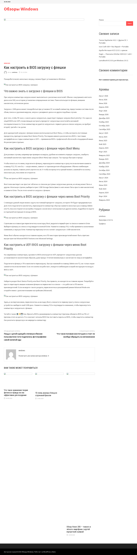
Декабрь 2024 (104, 163)
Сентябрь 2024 (104, 174)
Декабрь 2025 (104, 118)
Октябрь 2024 (104, 170)
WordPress (47, 552)
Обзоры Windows (21, 9)
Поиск (101, 20)
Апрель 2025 (103, 148)
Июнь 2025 (103, 140)
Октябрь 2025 (104, 125)
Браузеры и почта (106, 220)
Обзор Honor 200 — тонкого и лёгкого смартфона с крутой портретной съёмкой (79, 529)
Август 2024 (103, 178)
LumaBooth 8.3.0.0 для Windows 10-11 (113, 60)
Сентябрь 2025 (104, 129)
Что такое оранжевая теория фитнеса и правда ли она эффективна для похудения (16, 392)
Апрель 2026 (103, 107)
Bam (54, 552)
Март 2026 (103, 111)
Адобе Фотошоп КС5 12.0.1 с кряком (113, 50)
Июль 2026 (103, 99)
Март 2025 (103, 151)
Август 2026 (103, 96)
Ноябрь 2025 (104, 122)
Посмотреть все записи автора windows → (34, 356)
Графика (102, 223)
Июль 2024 (103, 181)
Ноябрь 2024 (104, 166)
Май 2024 (102, 189)
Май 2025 (102, 144)
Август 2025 (103, 133)
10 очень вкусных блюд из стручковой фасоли (46, 394)
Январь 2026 (103, 114)
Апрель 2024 (103, 192)
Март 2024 (103, 196)
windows (7, 63)
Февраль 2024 (104, 200)
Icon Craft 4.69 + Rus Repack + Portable (113, 46)
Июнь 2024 (103, 185)
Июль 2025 (103, 137)
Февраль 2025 (104, 155)
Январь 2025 (103, 159)
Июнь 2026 (103, 103)
